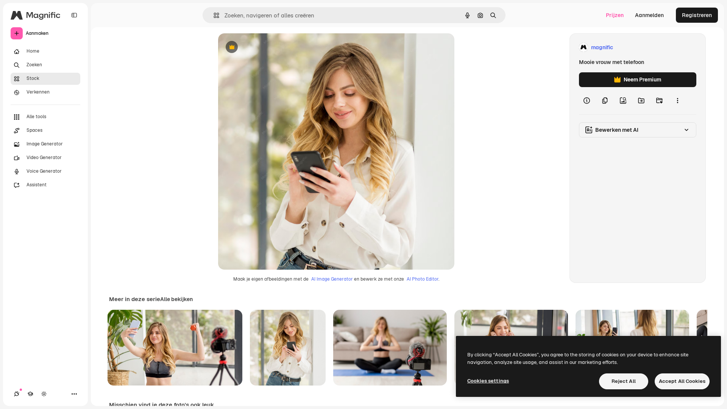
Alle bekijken (176, 299)
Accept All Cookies (682, 381)
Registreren (697, 15)
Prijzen (615, 15)
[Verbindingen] (17, 394)
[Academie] (30, 394)
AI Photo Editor (422, 279)
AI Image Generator (332, 279)
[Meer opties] (677, 100)
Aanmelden (649, 15)
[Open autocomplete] (213, 15)
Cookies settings (488, 381)
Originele (268, 47)
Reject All (624, 381)
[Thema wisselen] (44, 394)
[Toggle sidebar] (74, 15)
